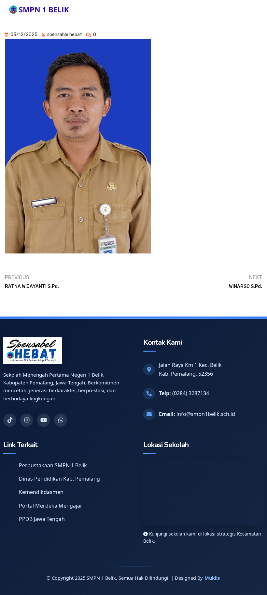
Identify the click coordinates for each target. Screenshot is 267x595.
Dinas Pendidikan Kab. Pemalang (59, 478)
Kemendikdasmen (41, 492)
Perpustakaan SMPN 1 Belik (53, 465)
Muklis (212, 578)
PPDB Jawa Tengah (42, 519)
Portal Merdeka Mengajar (50, 505)
